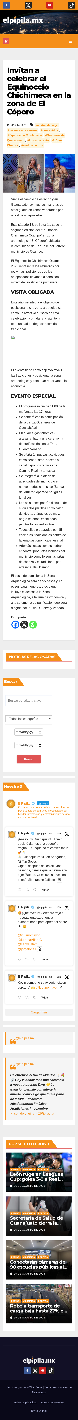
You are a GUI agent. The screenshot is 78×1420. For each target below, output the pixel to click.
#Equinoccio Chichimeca (25, 135)
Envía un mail (39, 1410)
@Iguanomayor (47, 987)
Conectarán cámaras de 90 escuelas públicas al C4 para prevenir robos (37, 1267)
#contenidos (49, 130)
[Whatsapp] (33, 625)
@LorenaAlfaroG (30, 940)
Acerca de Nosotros (52, 1402)
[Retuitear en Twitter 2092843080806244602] (28, 890)
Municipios (29, 1169)
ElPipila (24, 833)
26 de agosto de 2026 (29, 1186)
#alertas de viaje (47, 125)
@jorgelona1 (27, 949)
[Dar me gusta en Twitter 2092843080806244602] (36, 890)
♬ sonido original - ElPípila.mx (32, 1113)
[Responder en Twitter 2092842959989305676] (20, 998)
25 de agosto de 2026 (29, 1273)
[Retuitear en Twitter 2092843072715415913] (28, 960)
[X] (24, 625)
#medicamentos (32, 145)
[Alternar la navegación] (70, 41)
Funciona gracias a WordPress (25, 1387)
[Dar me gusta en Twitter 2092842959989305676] (36, 998)
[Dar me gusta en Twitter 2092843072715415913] (36, 960)
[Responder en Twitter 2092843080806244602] (20, 890)
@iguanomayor (29, 935)
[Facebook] (15, 625)
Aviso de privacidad (25, 1402)
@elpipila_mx (44, 833)
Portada (43, 1169)
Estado (15, 1169)
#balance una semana (23, 130)
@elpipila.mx (25, 1038)
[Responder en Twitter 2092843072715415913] (20, 960)
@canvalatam (27, 944)
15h (59, 833)
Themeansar (39, 1392)
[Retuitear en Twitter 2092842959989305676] (28, 998)
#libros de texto (38, 140)
